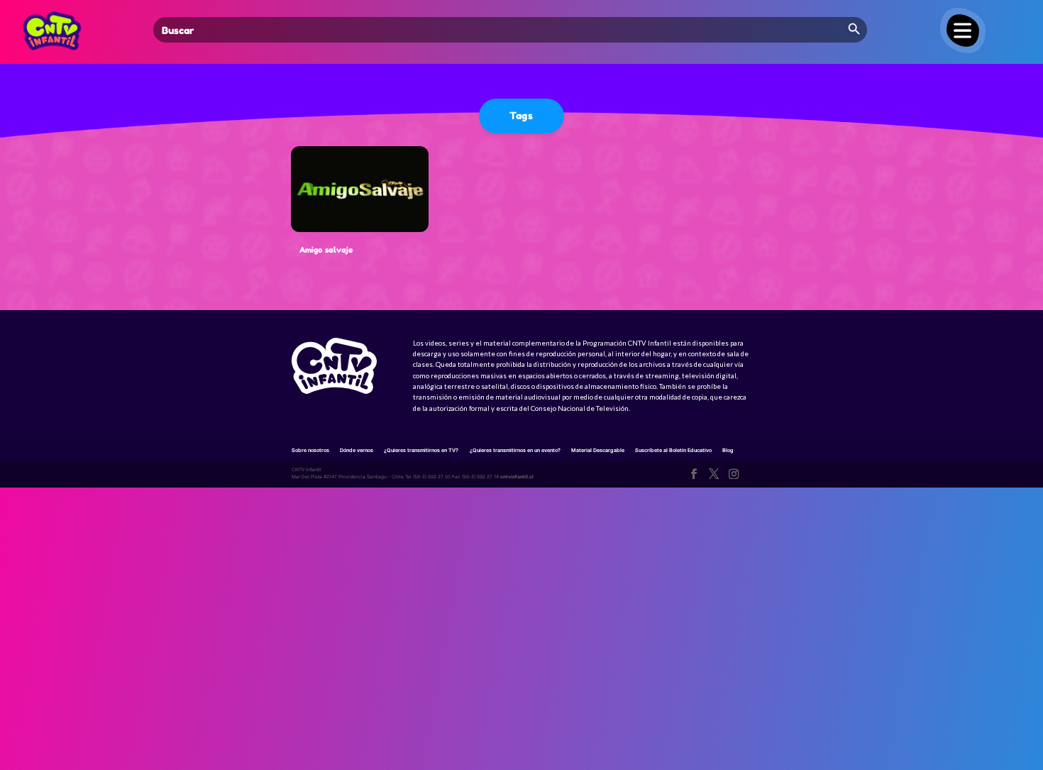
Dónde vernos (356, 450)
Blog (728, 450)
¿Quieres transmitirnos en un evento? (515, 450)
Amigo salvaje (326, 250)
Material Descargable (597, 450)
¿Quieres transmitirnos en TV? (421, 450)
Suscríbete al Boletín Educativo (673, 450)
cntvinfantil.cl (517, 477)
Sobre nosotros (310, 450)
